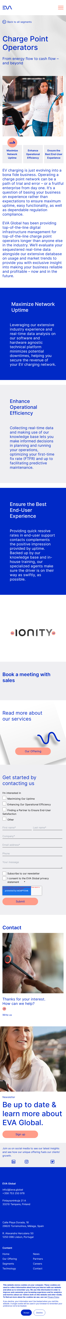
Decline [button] (39, 1312)
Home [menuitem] (5, 1253)
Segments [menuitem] (8, 1263)
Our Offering (33, 751)
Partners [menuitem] (38, 1258)
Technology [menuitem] (9, 1268)
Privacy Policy (53, 1297)
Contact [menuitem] (37, 1268)
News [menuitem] (36, 1253)
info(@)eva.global (12, 1189)
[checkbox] (32, 808)
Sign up (20, 1134)
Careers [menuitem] (37, 1263)
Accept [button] (26, 1312)
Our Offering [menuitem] (9, 1258)
